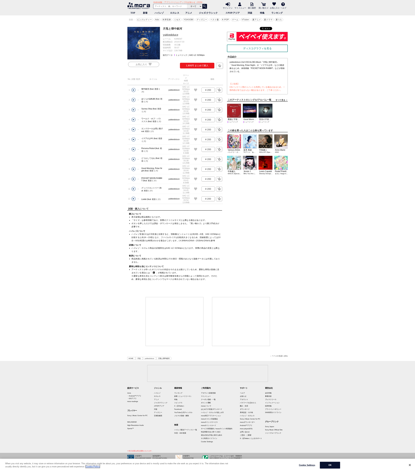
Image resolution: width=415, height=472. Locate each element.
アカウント (244, 399)
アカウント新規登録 (208, 393)
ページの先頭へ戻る (280, 356)
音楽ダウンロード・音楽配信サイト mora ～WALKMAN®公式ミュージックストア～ (139, 5)
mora (129, 393)
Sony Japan (269, 426)
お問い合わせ (245, 432)
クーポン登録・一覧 (208, 399)
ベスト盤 (214, 19)
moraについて (206, 406)
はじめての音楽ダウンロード (211, 409)
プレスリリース (270, 399)
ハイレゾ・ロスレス (247, 416)
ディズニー (202, 19)
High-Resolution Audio (135, 425)
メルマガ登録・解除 (181, 416)
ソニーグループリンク (273, 433)
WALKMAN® (132, 422)
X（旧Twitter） (179, 406)
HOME (131, 358)
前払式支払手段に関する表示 (211, 435)
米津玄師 (166, 19)
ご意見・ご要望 (245, 435)
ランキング (277, 13)
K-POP (225, 19)
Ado (157, 19)
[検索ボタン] (204, 6)
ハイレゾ (159, 13)
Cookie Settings (207, 441)
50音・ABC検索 (180, 433)
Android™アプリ (246, 425)
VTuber (245, 19)
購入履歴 (252, 8)
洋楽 (250, 13)
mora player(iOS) (246, 429)
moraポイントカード (208, 425)
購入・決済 (244, 406)
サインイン (228, 8)
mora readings (132, 401)
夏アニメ (256, 19)
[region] (207, 465)
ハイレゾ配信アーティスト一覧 (185, 430)
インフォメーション (272, 403)
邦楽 (139, 358)
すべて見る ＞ (282, 100)
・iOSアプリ (131, 398)
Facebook (178, 409)
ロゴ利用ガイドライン (209, 438)
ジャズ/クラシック (208, 13)
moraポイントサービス (209, 422)
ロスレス (174, 13)
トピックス (178, 403)
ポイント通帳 (206, 403)
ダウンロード (245, 409)
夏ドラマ (268, 19)
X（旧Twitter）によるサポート (251, 438)
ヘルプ (283, 8)
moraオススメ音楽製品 (209, 419)
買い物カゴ (263, 8)
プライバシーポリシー (273, 409)
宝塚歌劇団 (158, 416)
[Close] (409, 465)
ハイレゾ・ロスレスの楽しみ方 (212, 412)
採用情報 (268, 406)
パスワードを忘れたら (248, 403)
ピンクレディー (144, 19)
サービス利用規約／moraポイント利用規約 (216, 429)
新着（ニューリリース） (183, 396)
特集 (262, 13)
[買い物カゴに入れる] (219, 66)
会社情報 (268, 393)
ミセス (177, 19)
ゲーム (235, 19)
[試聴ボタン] (133, 90)
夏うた (279, 19)
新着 (145, 13)
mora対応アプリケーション (211, 416)
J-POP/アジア (233, 13)
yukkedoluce (170, 34)
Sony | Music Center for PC (137, 415)
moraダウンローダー (247, 422)
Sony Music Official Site (274, 430)
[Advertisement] (174, 321)
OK (330, 465)
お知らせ (243, 396)
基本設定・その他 (246, 412)
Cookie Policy (93, 466)
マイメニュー (240, 8)
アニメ (188, 13)
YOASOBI (188, 19)
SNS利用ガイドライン (273, 412)
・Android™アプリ (134, 396)
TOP (132, 13)
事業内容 (268, 396)
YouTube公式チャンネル (183, 412)
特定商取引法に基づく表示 (210, 432)
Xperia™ (130, 428)
